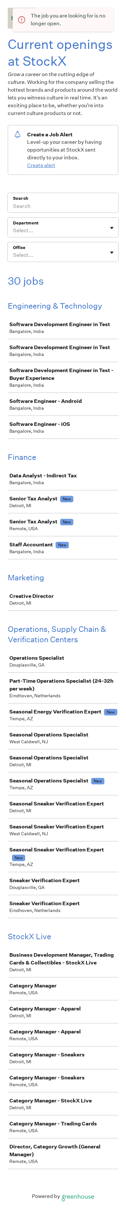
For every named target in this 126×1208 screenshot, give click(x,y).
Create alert (41, 165)
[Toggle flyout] (112, 228)
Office (19, 247)
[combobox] (13, 230)
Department (25, 223)
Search (20, 198)
